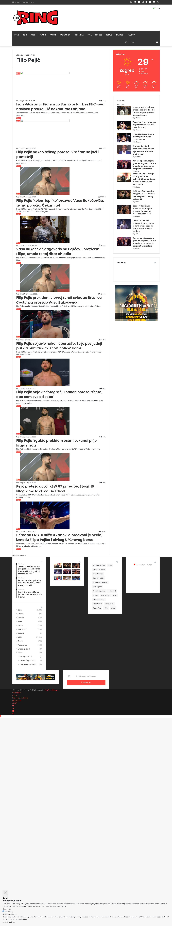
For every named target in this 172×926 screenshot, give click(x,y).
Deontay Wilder (98, 578)
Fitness (98, 35)
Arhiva (14, 695)
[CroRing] (35, 18)
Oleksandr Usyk (98, 599)
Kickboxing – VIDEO (28, 661)
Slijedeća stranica (19, 555)
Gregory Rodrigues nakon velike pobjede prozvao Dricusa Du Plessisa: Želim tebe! (142, 210)
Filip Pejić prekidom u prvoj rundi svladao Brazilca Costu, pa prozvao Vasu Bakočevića (59, 300)
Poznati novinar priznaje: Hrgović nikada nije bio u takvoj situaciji (144, 124)
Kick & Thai (79, 35)
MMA (90, 35)
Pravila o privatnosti (20, 698)
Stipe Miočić (97, 604)
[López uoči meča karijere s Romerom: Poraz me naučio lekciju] (76, 580)
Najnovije (120, 105)
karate (95, 595)
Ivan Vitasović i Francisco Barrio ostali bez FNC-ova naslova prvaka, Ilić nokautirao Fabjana (60, 106)
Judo (33, 35)
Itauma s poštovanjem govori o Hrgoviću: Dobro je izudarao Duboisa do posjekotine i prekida (144, 165)
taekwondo (109, 604)
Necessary (9, 912)
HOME (16, 35)
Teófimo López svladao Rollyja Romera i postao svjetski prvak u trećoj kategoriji (144, 195)
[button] (45, 85)
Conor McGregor (99, 569)
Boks (25, 35)
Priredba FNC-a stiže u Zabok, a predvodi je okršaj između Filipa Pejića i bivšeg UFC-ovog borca (59, 537)
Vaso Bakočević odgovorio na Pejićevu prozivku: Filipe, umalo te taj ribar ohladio (57, 251)
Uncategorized (24, 649)
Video (120, 35)
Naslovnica (22, 55)
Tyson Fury (97, 608)
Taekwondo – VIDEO (28, 664)
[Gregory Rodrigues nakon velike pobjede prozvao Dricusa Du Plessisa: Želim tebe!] (124, 213)
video (113, 608)
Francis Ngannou (99, 591)
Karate (53, 35)
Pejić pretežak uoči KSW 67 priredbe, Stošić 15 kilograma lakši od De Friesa (55, 488)
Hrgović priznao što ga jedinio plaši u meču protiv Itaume (143, 137)
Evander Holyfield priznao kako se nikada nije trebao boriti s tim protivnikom (143, 150)
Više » (18, 118)
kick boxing (105, 595)
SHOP (14, 703)
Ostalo (109, 35)
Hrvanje (42, 35)
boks (110, 565)
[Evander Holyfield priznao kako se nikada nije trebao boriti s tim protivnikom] (124, 154)
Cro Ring (19, 101)
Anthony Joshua (99, 565)
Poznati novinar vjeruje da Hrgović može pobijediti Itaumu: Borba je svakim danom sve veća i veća (144, 179)
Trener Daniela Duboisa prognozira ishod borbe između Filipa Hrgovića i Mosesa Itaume (144, 111)
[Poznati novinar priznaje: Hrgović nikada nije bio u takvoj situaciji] (124, 129)
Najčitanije (121, 100)
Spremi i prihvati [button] (9, 922)
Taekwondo (65, 35)
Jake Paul (112, 591)
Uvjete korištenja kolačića (37, 906)
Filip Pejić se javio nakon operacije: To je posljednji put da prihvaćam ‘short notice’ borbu (59, 346)
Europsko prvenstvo (100, 582)
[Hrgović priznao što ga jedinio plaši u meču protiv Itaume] (124, 142)
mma (114, 595)
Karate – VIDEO (26, 657)
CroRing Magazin (52, 690)
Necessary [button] (7, 909)
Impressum (16, 700)
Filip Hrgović (97, 587)
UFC (106, 608)
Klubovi (131, 35)
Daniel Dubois (98, 574)
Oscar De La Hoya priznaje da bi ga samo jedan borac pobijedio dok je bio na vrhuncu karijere (143, 225)
